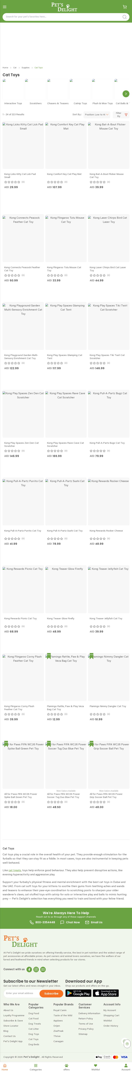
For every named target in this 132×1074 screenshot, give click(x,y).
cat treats (15, 961)
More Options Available (66, 855)
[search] (124, 17)
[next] (126, 93)
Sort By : (77, 114)
